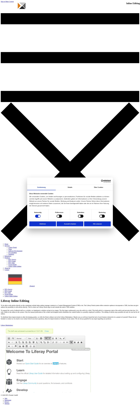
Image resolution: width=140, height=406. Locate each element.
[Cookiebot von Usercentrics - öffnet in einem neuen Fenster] (102, 181)
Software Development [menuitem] (15, 251)
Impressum (8, 400)
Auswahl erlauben (70, 224)
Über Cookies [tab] (98, 187)
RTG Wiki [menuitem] (11, 263)
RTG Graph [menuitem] (12, 261)
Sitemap (7, 403)
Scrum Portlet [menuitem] (12, 264)
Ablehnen (42, 224)
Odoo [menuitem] (10, 249)
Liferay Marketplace (7, 325)
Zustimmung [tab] (41, 187)
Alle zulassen (97, 224)
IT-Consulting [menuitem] (12, 252)
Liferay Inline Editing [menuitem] (14, 266)
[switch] (59, 216)
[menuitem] (6, 244)
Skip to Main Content (7, 1)
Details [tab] (70, 187)
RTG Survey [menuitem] (12, 259)
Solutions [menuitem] (11, 254)
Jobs (6, 398)
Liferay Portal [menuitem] (12, 247)
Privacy (7, 402)
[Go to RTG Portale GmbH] (13, 12)
